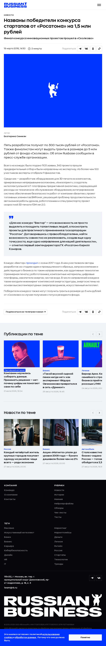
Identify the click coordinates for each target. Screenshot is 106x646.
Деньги (58, 537)
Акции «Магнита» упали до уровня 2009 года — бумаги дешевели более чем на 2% (60, 455)
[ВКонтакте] (99, 578)
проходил (32, 263)
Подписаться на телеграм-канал (24, 312)
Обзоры (58, 508)
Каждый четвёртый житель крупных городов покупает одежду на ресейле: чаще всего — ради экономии (21, 457)
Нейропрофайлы (63, 504)
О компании (10, 495)
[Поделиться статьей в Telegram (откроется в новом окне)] (80, 48)
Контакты (9, 499)
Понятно (85, 637)
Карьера (9, 546)
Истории (59, 495)
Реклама (9, 528)
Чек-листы (60, 513)
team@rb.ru (10, 588)
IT (5, 564)
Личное (58, 542)
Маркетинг (60, 528)
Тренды (58, 564)
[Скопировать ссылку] (99, 48)
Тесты (57, 517)
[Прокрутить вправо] (99, 334)
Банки (7, 537)
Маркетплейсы (62, 533)
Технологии (61, 560)
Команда (9, 490)
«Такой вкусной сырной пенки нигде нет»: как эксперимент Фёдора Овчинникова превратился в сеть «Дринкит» (60, 380)
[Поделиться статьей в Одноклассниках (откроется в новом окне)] (93, 48)
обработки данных (26, 637)
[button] (99, 5)
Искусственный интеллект (19, 533)
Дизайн (8, 555)
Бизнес (8, 542)
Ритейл (58, 546)
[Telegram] (92, 578)
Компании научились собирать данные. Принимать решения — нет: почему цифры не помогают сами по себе (22, 380)
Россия (58, 551)
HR (5, 560)
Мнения (58, 499)
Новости (9, 15)
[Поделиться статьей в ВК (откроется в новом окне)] (86, 48)
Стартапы (60, 555)
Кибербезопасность (16, 551)
